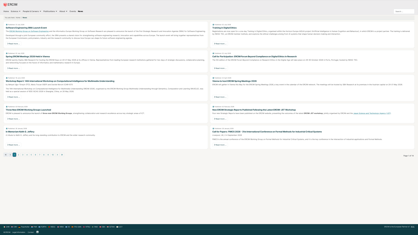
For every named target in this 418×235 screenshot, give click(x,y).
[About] (66, 11)
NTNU (88, 227)
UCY (120, 227)
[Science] (20, 11)
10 (53, 155)
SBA (103, 227)
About (62, 11)
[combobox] (404, 11)
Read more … (14, 44)
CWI (15, 227)
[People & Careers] (40, 11)
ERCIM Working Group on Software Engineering (29, 31)
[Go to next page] (57, 155)
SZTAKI (112, 227)
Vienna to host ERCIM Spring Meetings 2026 (234, 81)
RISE (96, 227)
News (80, 11)
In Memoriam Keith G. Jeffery (20, 131)
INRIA (62, 227)
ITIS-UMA (77, 227)
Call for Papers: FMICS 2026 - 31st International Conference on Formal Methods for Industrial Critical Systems (267, 131)
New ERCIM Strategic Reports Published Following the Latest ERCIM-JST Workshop (254, 110)
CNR (7, 227)
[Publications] (56, 11)
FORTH (43, 227)
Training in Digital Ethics (224, 28)
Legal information (18, 232)
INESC (53, 227)
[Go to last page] (62, 155)
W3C (413, 227)
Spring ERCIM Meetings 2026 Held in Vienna (28, 56)
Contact (31, 232)
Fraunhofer (25, 227)
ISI (69, 227)
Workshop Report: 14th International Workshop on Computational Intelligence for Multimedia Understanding (60, 81)
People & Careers (31, 11)
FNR (35, 227)
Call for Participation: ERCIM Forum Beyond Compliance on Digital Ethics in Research (254, 56)
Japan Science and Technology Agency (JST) (372, 113)
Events (73, 11)
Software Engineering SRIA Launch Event (26, 28)
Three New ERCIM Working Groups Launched (28, 110)
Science (14, 11)
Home (6, 11)
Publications (49, 11)
